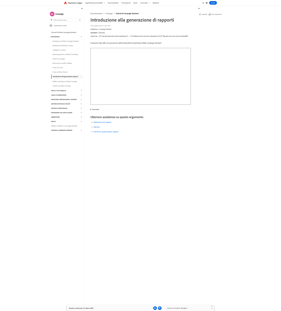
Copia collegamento (216, 14)
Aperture (97, 127)
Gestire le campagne (58, 59)
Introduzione (55, 37)
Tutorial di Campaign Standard (127, 13)
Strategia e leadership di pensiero (61, 130)
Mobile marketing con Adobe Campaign (64, 81)
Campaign (109, 13)
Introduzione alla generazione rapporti (65, 76)
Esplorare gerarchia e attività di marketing (65, 54)
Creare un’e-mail (57, 68)
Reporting (102, 33)
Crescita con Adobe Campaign (61, 86)
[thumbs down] (160, 308)
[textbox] (66, 20)
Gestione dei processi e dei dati (60, 104)
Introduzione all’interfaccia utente (62, 46)
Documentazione (96, 13)
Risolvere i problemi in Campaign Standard (64, 126)
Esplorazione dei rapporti (102, 122)
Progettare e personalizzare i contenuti (64, 99)
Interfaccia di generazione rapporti (106, 132)
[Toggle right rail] (198, 8)
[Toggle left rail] (82, 8)
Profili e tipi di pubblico (58, 90)
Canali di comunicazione (58, 95)
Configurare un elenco (59, 50)
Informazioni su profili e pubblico (62, 63)
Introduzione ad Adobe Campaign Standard (65, 41)
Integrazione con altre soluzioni (61, 112)
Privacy (53, 121)
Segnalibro (204, 14)
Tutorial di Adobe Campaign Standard (63, 32)
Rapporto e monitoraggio (59, 108)
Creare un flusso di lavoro (60, 72)
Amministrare (55, 117)
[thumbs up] (155, 308)
